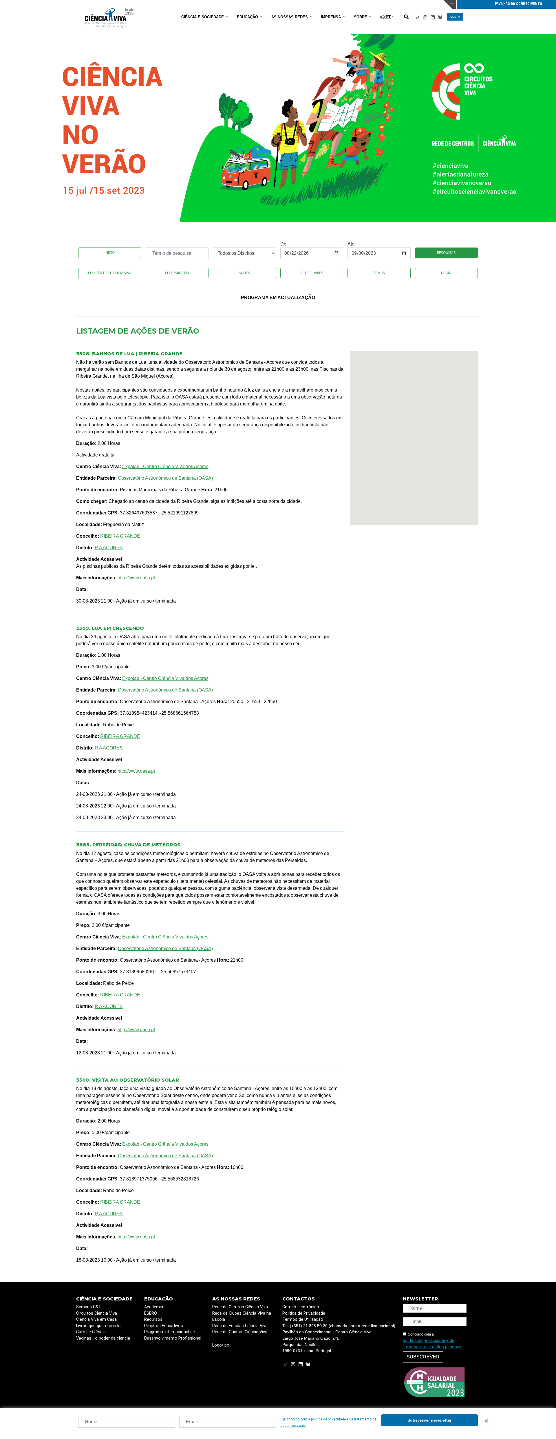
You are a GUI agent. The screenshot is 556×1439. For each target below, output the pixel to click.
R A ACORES (109, 547)
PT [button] (388, 17)
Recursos (153, 1319)
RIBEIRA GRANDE (120, 536)
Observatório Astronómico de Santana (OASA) (165, 478)
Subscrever (423, 1356)
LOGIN (455, 16)
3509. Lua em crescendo (110, 628)
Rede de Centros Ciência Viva (240, 1307)
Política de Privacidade (303, 1313)
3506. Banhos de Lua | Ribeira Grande (129, 353)
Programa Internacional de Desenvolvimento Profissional (172, 1335)
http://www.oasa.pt (136, 577)
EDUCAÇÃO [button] (248, 17)
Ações (244, 272)
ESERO (150, 1313)
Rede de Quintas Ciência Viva (239, 1331)
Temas (379, 272)
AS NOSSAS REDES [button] (290, 17)
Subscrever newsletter (429, 1420)
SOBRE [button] (361, 17)
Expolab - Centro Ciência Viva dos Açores (165, 466)
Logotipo (220, 1345)
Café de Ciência (91, 1331)
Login (446, 272)
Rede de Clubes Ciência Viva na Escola (241, 1316)
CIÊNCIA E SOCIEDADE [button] (203, 17)
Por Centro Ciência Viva (109, 272)
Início (110, 252)
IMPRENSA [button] (331, 17)
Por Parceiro (177, 272)
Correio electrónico (300, 1307)
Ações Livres (311, 272)
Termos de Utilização (302, 1319)
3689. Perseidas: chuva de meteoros (128, 844)
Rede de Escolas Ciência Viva (240, 1325)
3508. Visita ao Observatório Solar (127, 1080)
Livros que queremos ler (99, 1325)
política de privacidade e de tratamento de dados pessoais (432, 1343)
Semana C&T (88, 1307)
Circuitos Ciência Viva (96, 1313)
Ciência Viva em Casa (96, 1319)
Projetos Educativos (163, 1325)
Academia (153, 1307)
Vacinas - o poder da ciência (103, 1338)
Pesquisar (446, 252)
